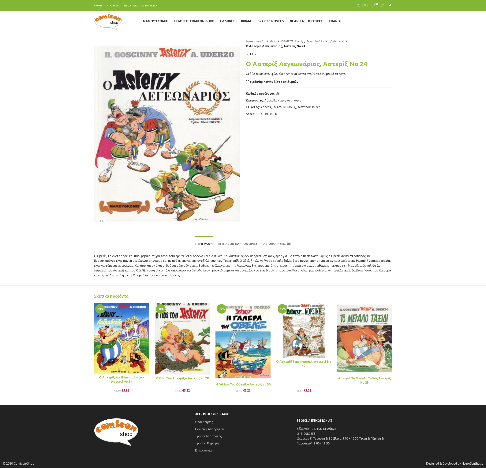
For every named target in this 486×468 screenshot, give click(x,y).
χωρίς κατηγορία (289, 100)
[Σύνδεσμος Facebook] (390, 5)
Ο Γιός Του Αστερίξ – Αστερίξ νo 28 (182, 378)
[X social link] (261, 114)
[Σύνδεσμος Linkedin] (271, 114)
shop (273, 41)
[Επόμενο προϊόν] (255, 54)
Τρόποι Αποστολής (208, 436)
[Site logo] (108, 21)
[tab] (204, 242)
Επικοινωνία (203, 450)
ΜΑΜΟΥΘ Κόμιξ (292, 41)
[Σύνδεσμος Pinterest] (266, 114)
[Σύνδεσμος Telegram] (276, 114)
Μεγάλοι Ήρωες (318, 41)
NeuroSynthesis (472, 463)
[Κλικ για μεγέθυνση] (101, 221)
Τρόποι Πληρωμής (207, 443)
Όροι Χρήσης (204, 422)
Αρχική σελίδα (255, 41)
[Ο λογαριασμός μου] (365, 5)
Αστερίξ (338, 41)
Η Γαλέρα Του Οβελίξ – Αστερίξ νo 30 (243, 384)
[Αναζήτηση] (358, 5)
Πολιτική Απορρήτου (209, 429)
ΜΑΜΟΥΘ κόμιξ (285, 107)
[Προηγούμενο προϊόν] (248, 54)
